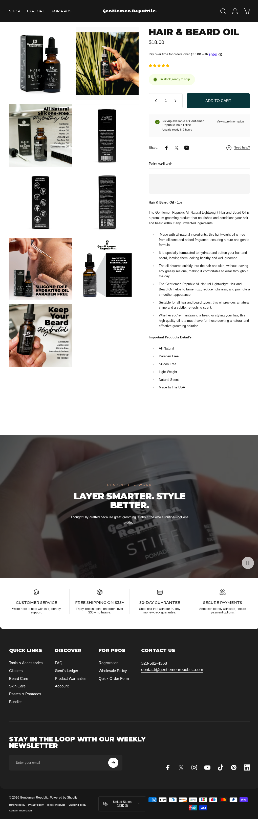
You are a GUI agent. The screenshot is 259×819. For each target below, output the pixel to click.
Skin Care (17, 691)
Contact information (20, 815)
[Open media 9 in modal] (39, 326)
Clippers (16, 675)
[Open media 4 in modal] (104, 132)
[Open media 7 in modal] (39, 262)
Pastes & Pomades (25, 699)
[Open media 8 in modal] (104, 262)
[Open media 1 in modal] (39, 62)
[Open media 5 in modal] (39, 197)
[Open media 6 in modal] (104, 197)
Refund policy (17, 809)
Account (62, 691)
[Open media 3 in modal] (39, 132)
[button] (244, 563)
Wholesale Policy (113, 675)
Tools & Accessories (26, 667)
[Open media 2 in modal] (104, 62)
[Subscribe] (113, 767)
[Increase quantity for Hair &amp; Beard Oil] (173, 100)
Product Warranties (71, 683)
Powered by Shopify (63, 802)
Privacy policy (36, 809)
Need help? (238, 147)
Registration (108, 667)
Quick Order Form (114, 683)
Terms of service (56, 809)
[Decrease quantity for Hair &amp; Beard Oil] (151, 100)
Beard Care (18, 683)
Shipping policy (77, 809)
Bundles (16, 706)
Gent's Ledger (66, 675)
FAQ (58, 667)
